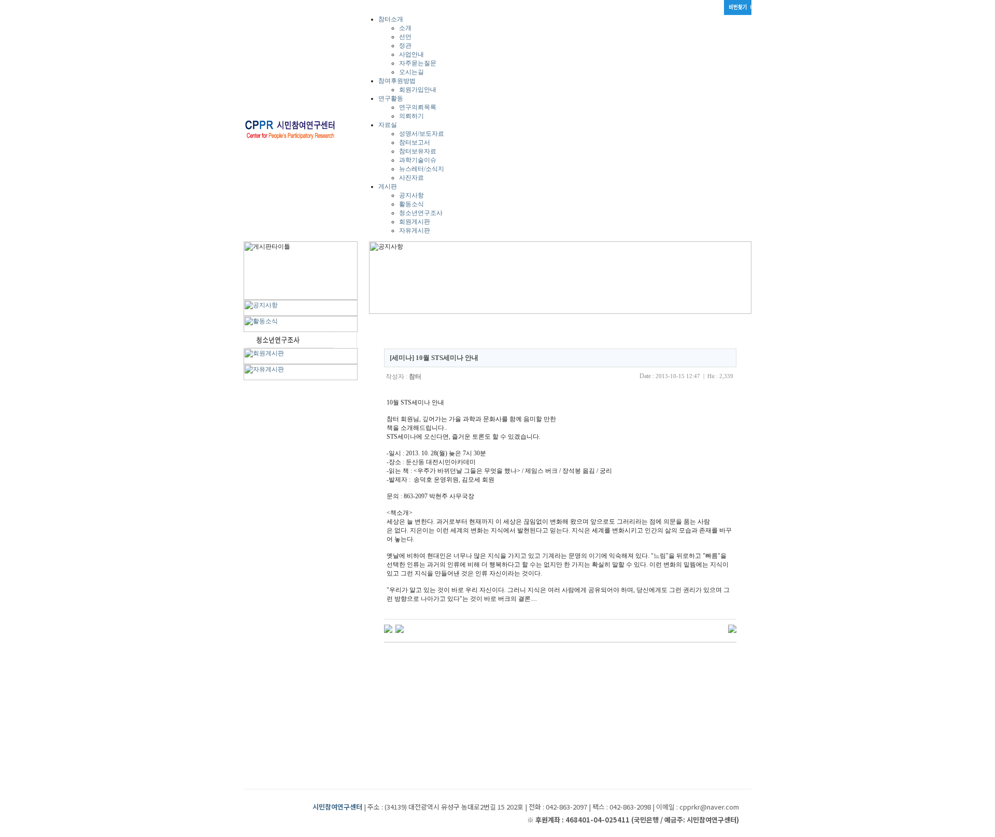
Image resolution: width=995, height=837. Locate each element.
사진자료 (411, 177)
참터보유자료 (417, 151)
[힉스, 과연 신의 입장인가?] (388, 628)
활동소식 (411, 204)
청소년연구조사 (421, 213)
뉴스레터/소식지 (421, 168)
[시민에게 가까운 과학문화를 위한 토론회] (399, 628)
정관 (405, 45)
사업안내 (411, 54)
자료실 (387, 124)
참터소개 (390, 19)
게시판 (387, 186)
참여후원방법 (397, 80)
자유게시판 (414, 230)
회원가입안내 (417, 89)
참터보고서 (414, 142)
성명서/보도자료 (421, 133)
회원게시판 (414, 221)
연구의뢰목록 (417, 107)
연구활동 (390, 98)
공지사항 (411, 195)
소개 (405, 28)
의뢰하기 (411, 116)
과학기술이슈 (417, 160)
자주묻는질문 (417, 63)
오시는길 (411, 72)
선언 (405, 36)
